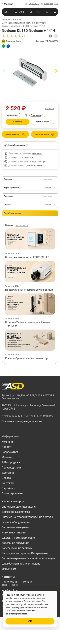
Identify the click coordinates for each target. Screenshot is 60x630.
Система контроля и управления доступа (27, 517)
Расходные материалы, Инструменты (25, 553)
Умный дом (9, 568)
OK (30, 621)
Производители (11, 467)
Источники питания (14, 532)
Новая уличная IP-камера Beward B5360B (29, 289)
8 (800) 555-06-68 (51, 4)
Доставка (8, 472)
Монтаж (7, 457)
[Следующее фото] (56, 70)
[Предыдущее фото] (4, 70)
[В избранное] (56, 36)
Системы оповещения (15, 527)
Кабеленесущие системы (17, 548)
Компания (8, 441)
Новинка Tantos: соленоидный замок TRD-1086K (27, 324)
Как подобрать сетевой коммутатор (26, 358)
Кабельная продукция (15, 542)
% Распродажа (11, 462)
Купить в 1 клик (42, 122)
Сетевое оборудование (16, 522)
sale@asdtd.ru (33, 4)
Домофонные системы (16, 511)
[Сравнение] (47, 12)
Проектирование (12, 493)
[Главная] (5, 12)
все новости (22, 225)
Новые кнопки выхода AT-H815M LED (27, 257)
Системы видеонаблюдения (19, 506)
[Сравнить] (50, 36)
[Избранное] (39, 12)
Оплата (6, 478)
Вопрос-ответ (10, 452)
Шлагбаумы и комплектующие (21, 563)
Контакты (8, 483)
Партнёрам (9, 488)
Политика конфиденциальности (22, 421)
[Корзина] (55, 12)
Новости (7, 446)
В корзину (17, 122)
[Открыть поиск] (31, 12)
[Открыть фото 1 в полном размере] (30, 72)
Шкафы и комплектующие (18, 537)
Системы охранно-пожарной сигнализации (28, 558)
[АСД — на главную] (13, 386)
